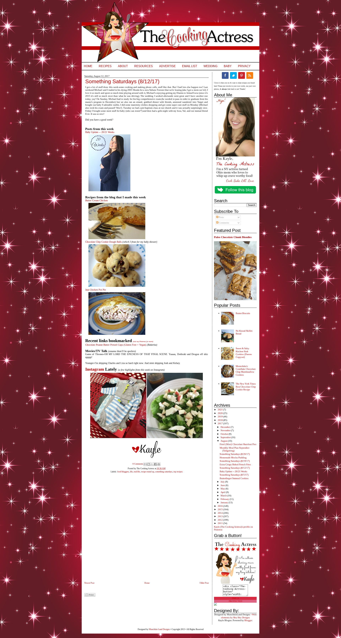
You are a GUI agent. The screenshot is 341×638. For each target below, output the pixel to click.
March (224, 495)
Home (88, 66)
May (223, 488)
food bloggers (123, 471)
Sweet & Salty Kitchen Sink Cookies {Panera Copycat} (244, 352)
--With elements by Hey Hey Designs (239, 616)
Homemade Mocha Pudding (233, 457)
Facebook (225, 75)
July (223, 481)
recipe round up (147, 471)
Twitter (233, 75)
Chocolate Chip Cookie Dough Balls (103, 242)
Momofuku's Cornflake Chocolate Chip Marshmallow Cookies (246, 370)
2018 (220, 420)
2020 (220, 413)
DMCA (235, 598)
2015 (220, 509)
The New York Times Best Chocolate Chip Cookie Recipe (246, 386)
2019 (220, 416)
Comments (223, 222)
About (123, 66)
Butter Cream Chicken (96, 200)
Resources (143, 66)
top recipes (178, 471)
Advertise (167, 66)
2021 (220, 409)
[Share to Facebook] (155, 464)
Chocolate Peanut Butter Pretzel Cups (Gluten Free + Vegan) (115, 344)
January (225, 502)
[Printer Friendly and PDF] (89, 596)
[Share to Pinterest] (159, 464)
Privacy (244, 66)
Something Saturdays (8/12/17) (235, 468)
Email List (189, 66)
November (226, 430)
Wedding (210, 66)
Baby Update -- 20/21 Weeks (99, 132)
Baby (228, 66)
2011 (220, 523)
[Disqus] (143, 529)
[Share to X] (152, 464)
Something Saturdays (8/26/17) (235, 454)
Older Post (204, 583)
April (223, 492)
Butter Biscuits (243, 313)
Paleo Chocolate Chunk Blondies (233, 237)
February (225, 499)
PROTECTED (235, 601)
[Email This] (145, 464)
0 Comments (137, 464)
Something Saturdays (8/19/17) (235, 461)
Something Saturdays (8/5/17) (234, 474)
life (131, 471)
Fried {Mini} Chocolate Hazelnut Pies (238, 444)
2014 (220, 513)
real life (137, 471)
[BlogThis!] (148, 464)
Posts (221, 217)
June (223, 485)
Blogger (248, 620)
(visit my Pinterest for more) (143, 341)
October (225, 434)
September (226, 437)
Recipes (105, 66)
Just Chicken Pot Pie (95, 289)
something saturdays (163, 471)
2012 (220, 520)
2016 (220, 506)
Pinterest (241, 75)
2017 (220, 423)
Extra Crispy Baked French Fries (235, 464)
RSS (249, 75)
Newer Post (89, 583)
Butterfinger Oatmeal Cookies (234, 478)
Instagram (94, 369)
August (224, 441)
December (226, 427)
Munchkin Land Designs (159, 629)
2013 (220, 516)
